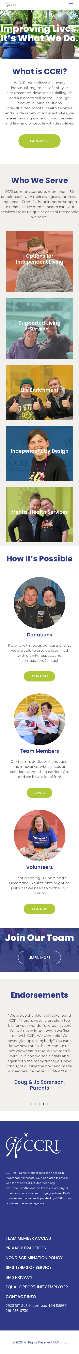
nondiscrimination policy (34, 1258)
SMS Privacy (19, 1277)
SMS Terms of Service (28, 1267)
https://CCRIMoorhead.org (37, 1182)
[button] (71, 5)
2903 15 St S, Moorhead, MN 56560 (36, 1306)
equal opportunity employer (37, 1287)
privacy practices (26, 1248)
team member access (28, 1238)
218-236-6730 (17, 1311)
